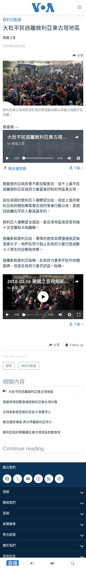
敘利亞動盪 (12, 20)
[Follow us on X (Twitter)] (17, 478)
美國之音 (18, 143)
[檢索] (73, 563)
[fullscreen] (78, 314)
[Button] (77, 55)
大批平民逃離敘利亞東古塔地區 (39, 137)
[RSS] (48, 478)
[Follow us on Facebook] (7, 478)
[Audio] (32, 563)
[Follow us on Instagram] (38, 478)
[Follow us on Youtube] (28, 478)
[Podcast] (59, 478)
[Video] (52, 563)
